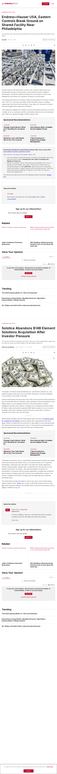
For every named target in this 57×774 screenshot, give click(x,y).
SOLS (18, 483)
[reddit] (31, 45)
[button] (3, 4)
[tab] (6, 256)
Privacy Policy (49, 766)
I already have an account (28, 276)
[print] (54, 45)
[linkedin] (26, 45)
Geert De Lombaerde (8, 347)
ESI (3, 485)
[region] (28, 260)
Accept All (28, 770)
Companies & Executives (8, 12)
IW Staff (4, 39)
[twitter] (28, 45)
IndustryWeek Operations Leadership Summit (16, 151)
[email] (34, 45)
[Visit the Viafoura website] (51, 264)
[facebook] (23, 45)
